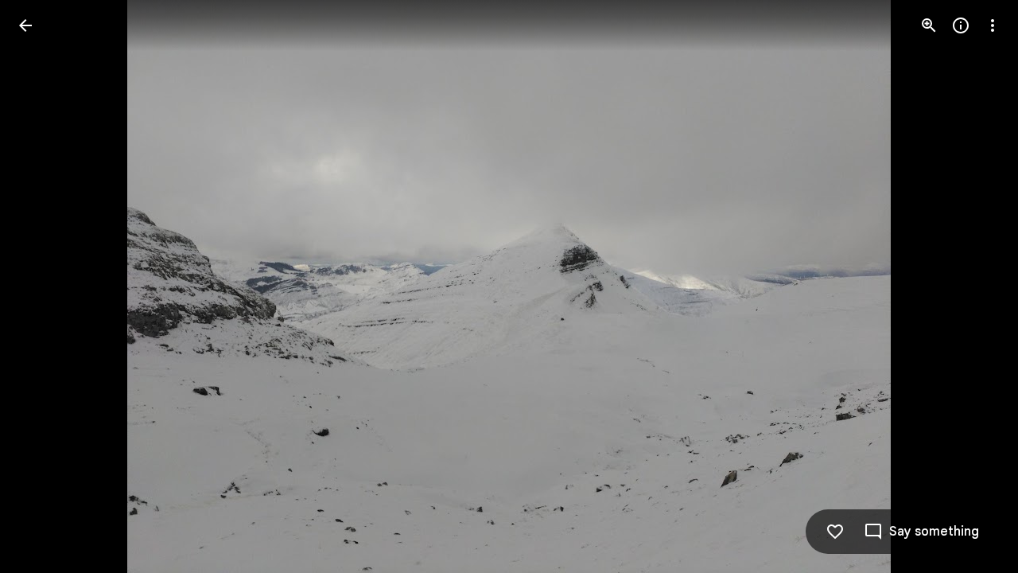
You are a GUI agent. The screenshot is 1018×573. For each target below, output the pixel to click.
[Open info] (961, 25)
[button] (973, 286)
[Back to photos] (25, 25)
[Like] (835, 531)
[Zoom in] (929, 25)
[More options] (992, 25)
